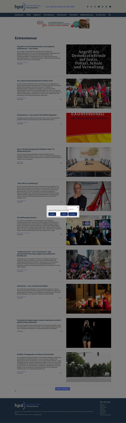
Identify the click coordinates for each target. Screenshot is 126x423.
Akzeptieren (73, 214)
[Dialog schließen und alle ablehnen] (77, 207)
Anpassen (52, 214)
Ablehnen (64, 214)
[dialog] (63, 211)
